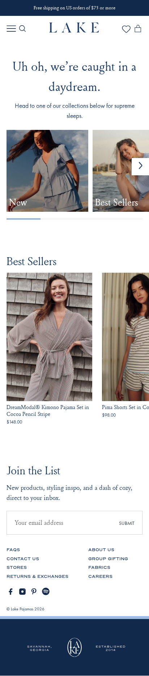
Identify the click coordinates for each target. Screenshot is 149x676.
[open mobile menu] (11, 28)
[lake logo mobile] (74, 30)
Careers (100, 576)
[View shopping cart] (137, 29)
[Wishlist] (126, 31)
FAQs (13, 550)
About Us (101, 550)
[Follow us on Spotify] (46, 592)
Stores (17, 567)
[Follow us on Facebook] (10, 592)
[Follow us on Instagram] (22, 592)
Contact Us (23, 559)
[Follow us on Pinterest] (34, 592)
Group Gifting (108, 559)
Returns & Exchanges (37, 576)
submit (127, 523)
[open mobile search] (22, 28)
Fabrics (99, 567)
